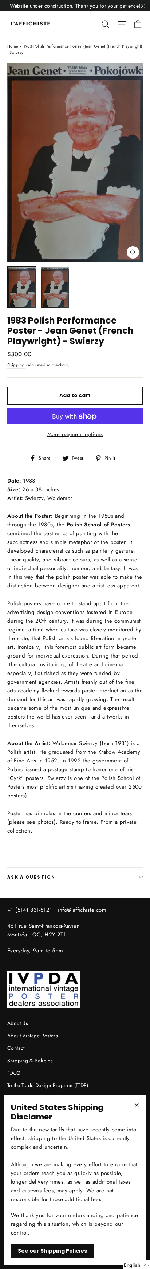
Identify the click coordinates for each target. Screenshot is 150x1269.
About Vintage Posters (32, 1035)
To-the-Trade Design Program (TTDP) (47, 1085)
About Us (17, 1023)
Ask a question (31, 877)
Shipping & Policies (30, 1060)
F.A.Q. (14, 1073)
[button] (136, 1264)
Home (13, 46)
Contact (16, 1048)
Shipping (16, 365)
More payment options (75, 434)
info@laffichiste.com (82, 910)
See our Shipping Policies (52, 1250)
